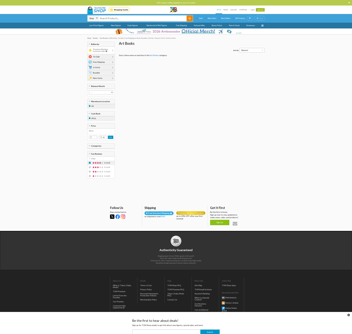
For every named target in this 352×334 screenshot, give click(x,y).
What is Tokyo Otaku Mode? (122, 286)
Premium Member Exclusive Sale (100, 50)
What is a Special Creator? (202, 299)
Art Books (126, 43)
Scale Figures (132, 25)
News (225, 10)
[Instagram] (123, 216)
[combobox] (143, 18)
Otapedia (243, 10)
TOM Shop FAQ (174, 285)
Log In (253, 10)
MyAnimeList (231, 297)
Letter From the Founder (120, 296)
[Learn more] (106, 51)
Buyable (96, 73)
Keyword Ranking (202, 293)
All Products (240, 18)
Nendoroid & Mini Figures (157, 25)
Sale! (201, 18)
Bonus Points (217, 25)
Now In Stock (234, 25)
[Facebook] (117, 216)
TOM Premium (119, 291)
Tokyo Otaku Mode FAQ (175, 294)
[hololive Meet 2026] (176, 31)
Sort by (236, 50)
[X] (112, 216)
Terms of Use (146, 285)
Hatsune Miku (199, 25)
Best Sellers (225, 18)
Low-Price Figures (96, 25)
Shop (219, 10)
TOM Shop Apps (229, 285)
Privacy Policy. (169, 326)
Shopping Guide (121, 10)
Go (110, 137)
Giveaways (250, 25)
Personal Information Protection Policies (149, 294)
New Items (212, 18)
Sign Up (260, 10)
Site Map (198, 285)
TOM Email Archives (203, 289)
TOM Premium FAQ (175, 289)
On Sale (96, 56)
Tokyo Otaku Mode (174, 10)
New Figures (116, 25)
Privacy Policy (146, 289)
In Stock (96, 67)
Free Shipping (181, 25)
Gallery (233, 10)
